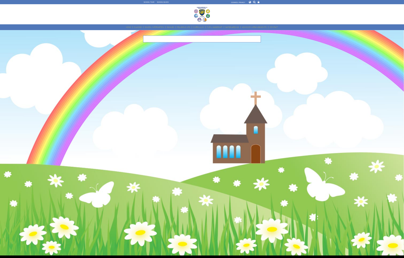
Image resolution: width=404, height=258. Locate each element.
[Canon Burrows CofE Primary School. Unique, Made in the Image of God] (202, 14)
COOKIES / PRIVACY (238, 2)
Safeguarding (232, 27)
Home (128, 27)
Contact (274, 27)
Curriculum (198, 27)
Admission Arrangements (254, 27)
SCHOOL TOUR (149, 2)
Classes (138, 27)
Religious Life (183, 27)
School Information (154, 27)
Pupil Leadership (214, 27)
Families (170, 27)
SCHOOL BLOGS (163, 2)
